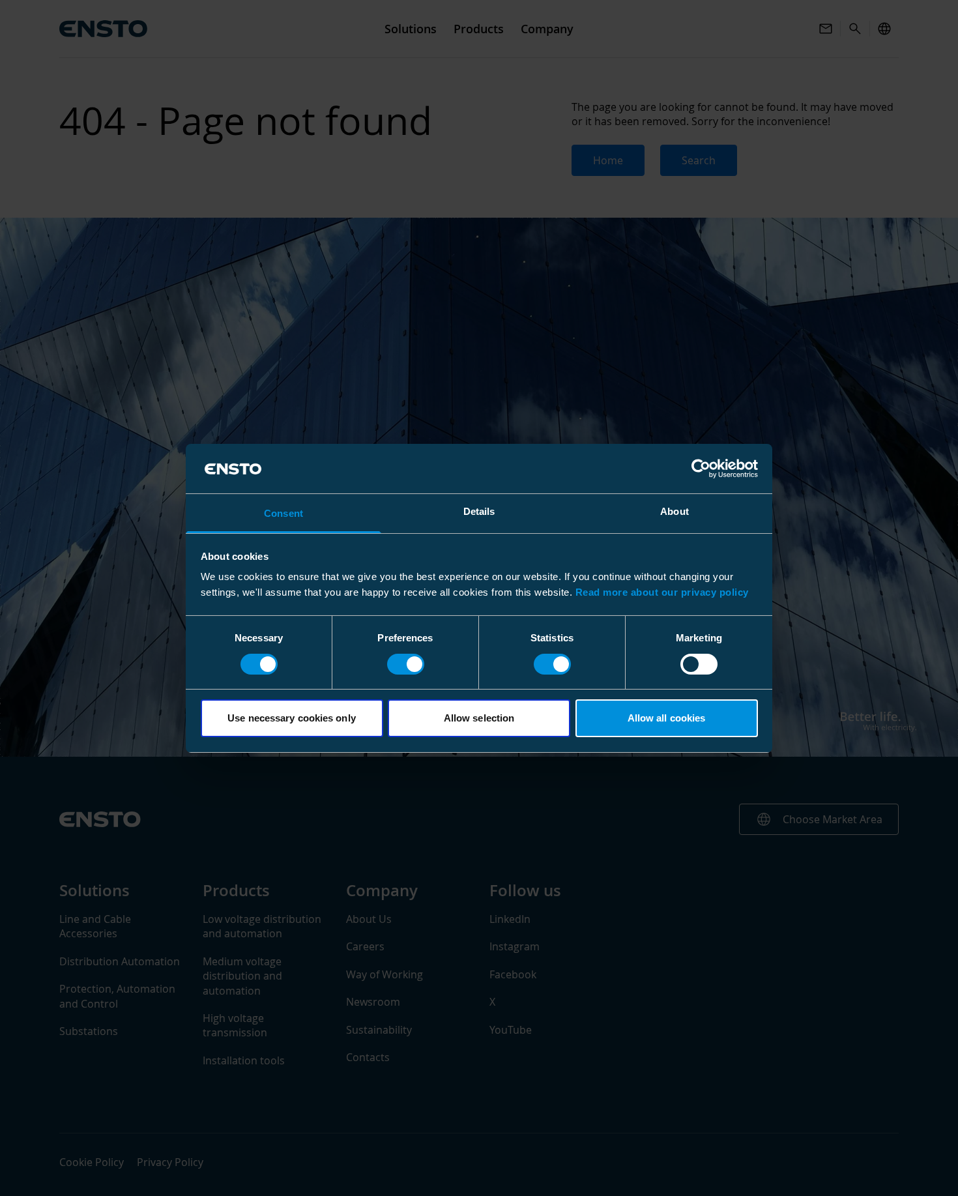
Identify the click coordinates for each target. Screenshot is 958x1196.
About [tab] (674, 511)
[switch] (405, 664)
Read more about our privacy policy (662, 592)
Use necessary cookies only (291, 717)
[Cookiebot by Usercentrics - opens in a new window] (701, 468)
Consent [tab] (283, 513)
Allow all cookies (667, 717)
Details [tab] (479, 511)
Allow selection (479, 717)
